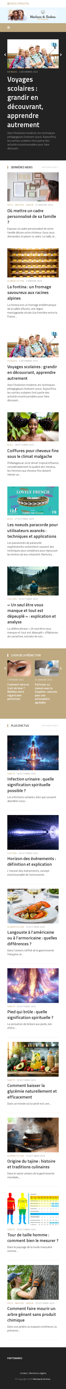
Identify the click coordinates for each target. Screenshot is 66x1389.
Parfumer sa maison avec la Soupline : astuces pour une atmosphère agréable (46, 693)
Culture (12, 598)
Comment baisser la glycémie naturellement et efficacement (32, 1091)
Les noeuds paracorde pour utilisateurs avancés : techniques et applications (32, 530)
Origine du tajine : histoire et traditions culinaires (31, 1164)
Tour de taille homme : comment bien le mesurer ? (32, 1237)
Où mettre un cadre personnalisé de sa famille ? (31, 93)
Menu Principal (20, 3)
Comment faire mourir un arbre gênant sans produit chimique (31, 1314)
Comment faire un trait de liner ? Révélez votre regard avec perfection (18, 691)
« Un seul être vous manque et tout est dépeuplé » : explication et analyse (31, 613)
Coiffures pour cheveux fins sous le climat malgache (33, 453)
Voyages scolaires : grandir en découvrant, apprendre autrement (32, 372)
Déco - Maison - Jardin (20, 71)
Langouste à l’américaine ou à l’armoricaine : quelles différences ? (32, 938)
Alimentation (15, 280)
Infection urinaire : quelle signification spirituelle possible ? (30, 785)
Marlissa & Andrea (41, 1379)
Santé (11, 773)
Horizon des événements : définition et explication (31, 861)
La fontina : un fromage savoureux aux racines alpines (29, 292)
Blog (10, 444)
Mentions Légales (37, 1373)
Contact (23, 1373)
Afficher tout (50, 167)
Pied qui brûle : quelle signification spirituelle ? (30, 1014)
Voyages (12, 360)
